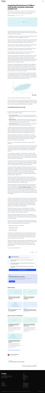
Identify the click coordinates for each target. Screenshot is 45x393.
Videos (24, 378)
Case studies (25, 375)
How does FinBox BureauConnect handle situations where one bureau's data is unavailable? (22, 267)
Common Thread (3, 385)
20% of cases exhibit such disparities (29, 69)
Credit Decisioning (25, 384)
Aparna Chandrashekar (11, 15)
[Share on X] (34, 252)
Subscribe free (12, 281)
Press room (24, 379)
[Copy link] (36, 252)
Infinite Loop (3, 383)
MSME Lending (25, 385)
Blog (23, 374)
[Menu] (43, 1)
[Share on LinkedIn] (32, 252)
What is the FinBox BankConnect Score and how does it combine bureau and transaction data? (22, 260)
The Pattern (3, 384)
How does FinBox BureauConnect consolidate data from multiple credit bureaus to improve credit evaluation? (23, 263)
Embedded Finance (26, 383)
